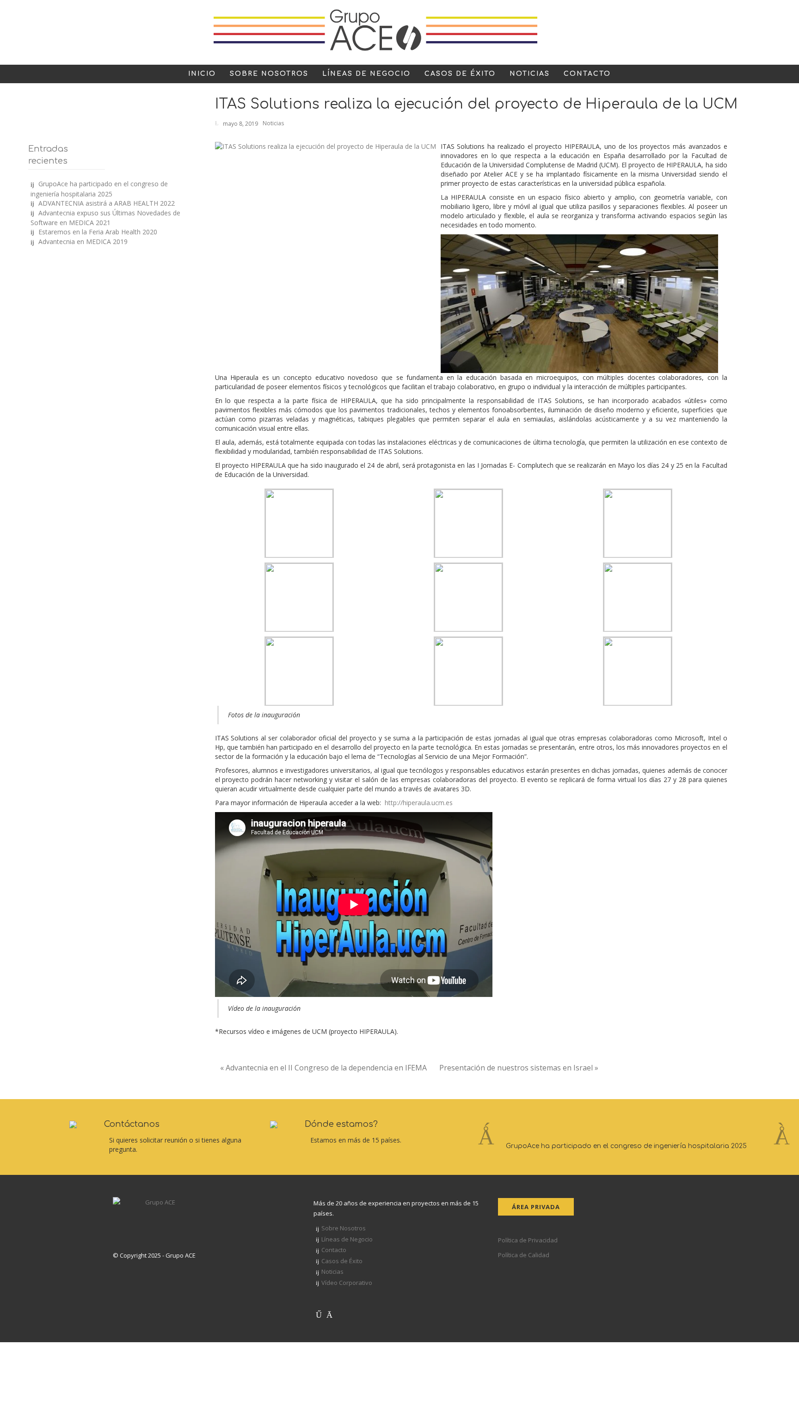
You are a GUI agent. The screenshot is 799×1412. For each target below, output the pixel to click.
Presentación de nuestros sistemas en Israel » (518, 1068)
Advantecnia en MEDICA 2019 (83, 241)
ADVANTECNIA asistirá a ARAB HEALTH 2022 (106, 203)
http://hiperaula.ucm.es (419, 802)
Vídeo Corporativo (346, 1282)
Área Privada (536, 1207)
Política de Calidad (523, 1255)
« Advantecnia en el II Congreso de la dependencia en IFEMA (323, 1068)
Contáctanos (132, 1124)
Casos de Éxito (342, 1261)
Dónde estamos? (341, 1124)
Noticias (273, 123)
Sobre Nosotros (343, 1228)
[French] (651, 34)
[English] (640, 34)
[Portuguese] (662, 34)
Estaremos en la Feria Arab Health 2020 (97, 231)
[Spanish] (673, 34)
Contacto (333, 1250)
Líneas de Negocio (347, 1239)
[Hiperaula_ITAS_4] (579, 303)
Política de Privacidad (528, 1240)
